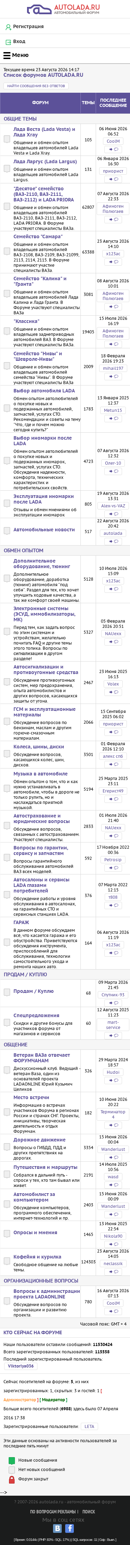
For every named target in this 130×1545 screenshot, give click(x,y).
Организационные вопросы (41, 1281)
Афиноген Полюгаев (113, 208)
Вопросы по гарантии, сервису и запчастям (41, 850)
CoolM (113, 141)
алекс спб (113, 756)
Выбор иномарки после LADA (43, 441)
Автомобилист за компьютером (34, 1197)
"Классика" (27, 321)
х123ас (113, 253)
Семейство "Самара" (38, 237)
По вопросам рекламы (53, 1512)
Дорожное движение (40, 1140)
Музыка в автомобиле (41, 774)
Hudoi (113, 1072)
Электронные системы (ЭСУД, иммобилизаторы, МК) (44, 614)
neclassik (113, 1263)
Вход (19, 41)
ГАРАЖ (21, 922)
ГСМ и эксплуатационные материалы (45, 712)
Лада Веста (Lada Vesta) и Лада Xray (44, 132)
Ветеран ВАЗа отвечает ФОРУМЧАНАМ (42, 1058)
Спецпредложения (36, 1016)
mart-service (113, 1025)
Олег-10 (113, 463)
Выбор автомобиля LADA (44, 391)
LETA (89, 1426)
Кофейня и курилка (37, 1257)
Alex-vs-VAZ (113, 505)
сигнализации (28, 653)
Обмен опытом (23, 550)
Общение (15, 1044)
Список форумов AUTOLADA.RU (43, 75)
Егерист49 (113, 791)
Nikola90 (113, 1236)
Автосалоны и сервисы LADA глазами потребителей (41, 885)
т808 (113, 897)
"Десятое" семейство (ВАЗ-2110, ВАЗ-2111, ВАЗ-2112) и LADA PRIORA (44, 194)
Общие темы (20, 119)
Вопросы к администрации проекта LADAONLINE (47, 1294)
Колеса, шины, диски (39, 747)
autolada (113, 533)
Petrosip (113, 859)
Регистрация (28, 27)
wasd (113, 1176)
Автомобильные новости (44, 530)
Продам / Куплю (25, 974)
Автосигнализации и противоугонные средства (46, 669)
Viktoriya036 (21, 1366)
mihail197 (113, 368)
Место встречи (31, 1097)
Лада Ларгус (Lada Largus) (45, 162)
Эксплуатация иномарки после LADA (44, 499)
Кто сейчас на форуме (32, 1333)
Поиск (89, 1512)
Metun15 (113, 410)
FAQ (37, 643)
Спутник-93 (113, 994)
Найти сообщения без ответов (36, 86)
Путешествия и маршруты (45, 1167)
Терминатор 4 (113, 1114)
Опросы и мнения (35, 1233)
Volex (113, 684)
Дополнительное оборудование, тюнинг (42, 564)
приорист (113, 171)
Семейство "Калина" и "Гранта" (40, 281)
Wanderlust (113, 1149)
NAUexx (113, 633)
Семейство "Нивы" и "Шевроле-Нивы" (38, 356)
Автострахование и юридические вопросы (42, 818)
